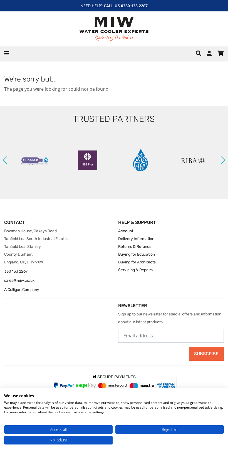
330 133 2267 (16, 271)
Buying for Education (136, 254)
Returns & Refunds (134, 246)
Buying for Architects (137, 262)
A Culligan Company (21, 289)
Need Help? (114, 5)
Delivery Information (136, 238)
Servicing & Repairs (135, 270)
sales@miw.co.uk (19, 280)
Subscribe (206, 353)
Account (125, 231)
